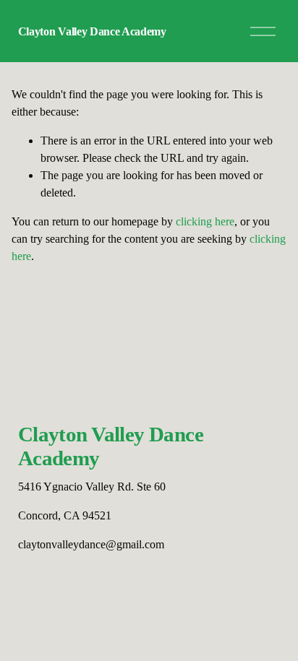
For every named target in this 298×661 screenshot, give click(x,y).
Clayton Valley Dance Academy (92, 31)
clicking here (205, 221)
